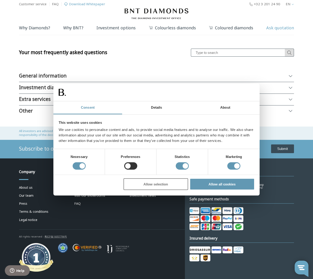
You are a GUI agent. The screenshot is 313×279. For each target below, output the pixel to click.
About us (26, 187)
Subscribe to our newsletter (52, 149)
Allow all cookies (222, 184)
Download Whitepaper (87, 4)
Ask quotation (280, 28)
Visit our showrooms (89, 195)
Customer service (33, 4)
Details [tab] (156, 107)
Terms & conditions (33, 211)
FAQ (55, 4)
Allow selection (155, 184)
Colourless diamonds (175, 28)
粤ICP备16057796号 (55, 236)
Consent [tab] (88, 107)
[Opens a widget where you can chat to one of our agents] (17, 271)
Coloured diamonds (234, 28)
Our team (26, 195)
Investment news (143, 195)
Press (23, 203)
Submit (282, 149)
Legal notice (28, 220)
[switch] (130, 165)
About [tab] (225, 107)
